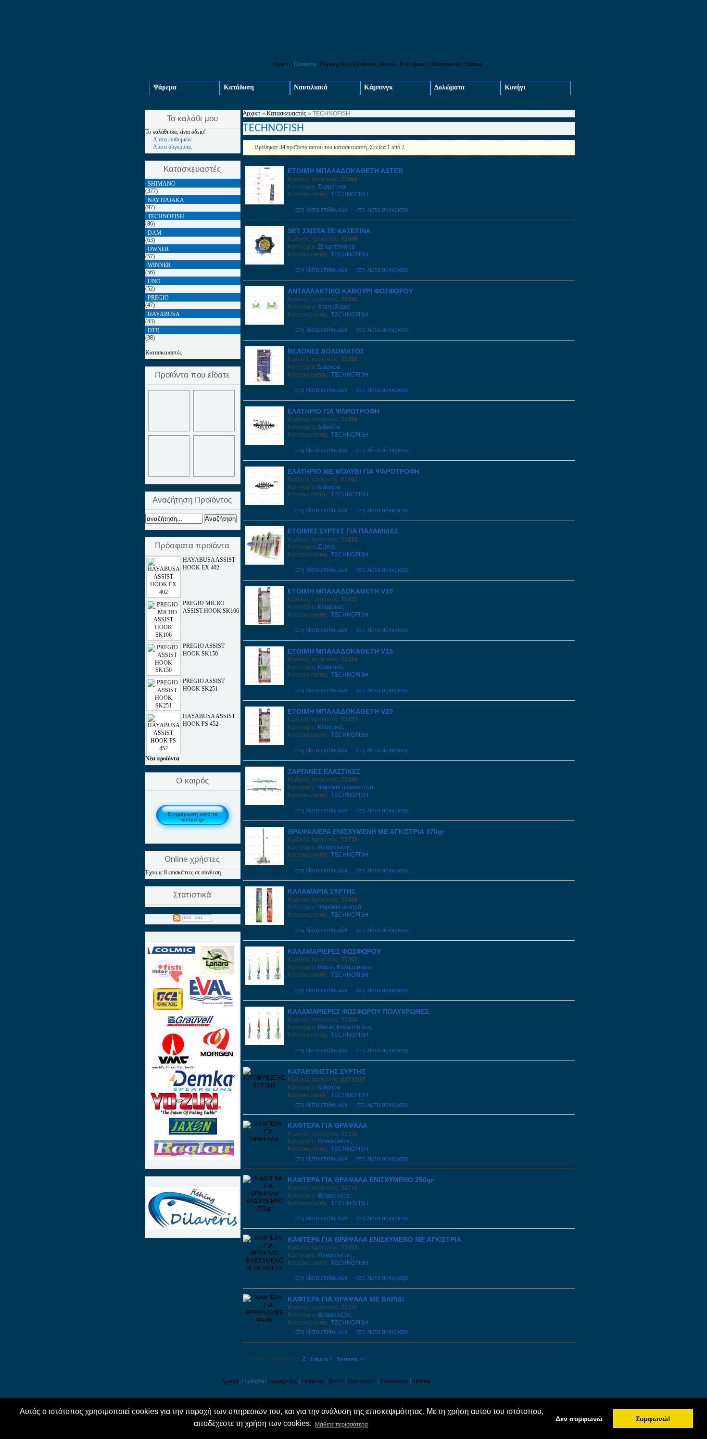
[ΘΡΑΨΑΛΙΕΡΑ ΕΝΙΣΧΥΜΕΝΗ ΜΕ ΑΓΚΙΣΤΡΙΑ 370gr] (264, 863)
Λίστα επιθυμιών (172, 139)
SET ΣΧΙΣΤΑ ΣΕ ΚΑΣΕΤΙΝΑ (329, 231)
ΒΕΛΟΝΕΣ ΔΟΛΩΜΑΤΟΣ (326, 351)
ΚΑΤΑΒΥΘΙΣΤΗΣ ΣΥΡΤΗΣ (327, 1071)
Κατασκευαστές (286, 113)
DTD (154, 330)
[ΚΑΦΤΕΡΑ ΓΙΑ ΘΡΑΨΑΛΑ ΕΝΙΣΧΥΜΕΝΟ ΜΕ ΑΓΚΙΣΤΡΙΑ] (264, 1268)
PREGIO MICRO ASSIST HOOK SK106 (211, 607)
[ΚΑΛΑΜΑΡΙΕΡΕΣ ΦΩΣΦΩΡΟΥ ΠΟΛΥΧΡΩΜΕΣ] (264, 1043)
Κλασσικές (331, 607)
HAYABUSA (164, 314)
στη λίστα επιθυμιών (321, 209)
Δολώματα (449, 87)
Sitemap (473, 64)
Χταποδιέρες (334, 306)
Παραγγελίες (334, 64)
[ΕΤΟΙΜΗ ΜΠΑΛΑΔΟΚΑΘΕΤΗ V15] (264, 683)
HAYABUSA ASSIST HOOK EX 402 (209, 563)
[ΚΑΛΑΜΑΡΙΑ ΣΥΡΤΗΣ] (264, 923)
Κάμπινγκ (378, 87)
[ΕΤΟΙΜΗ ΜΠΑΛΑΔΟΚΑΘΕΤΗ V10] (264, 622)
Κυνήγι (515, 87)
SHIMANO (162, 183)
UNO (154, 281)
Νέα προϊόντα (162, 758)
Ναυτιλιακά (311, 87)
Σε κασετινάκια (336, 246)
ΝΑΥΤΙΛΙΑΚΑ (166, 200)
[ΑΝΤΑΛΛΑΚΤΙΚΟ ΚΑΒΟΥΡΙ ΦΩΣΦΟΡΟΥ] (264, 322)
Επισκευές (365, 64)
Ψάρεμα (165, 87)
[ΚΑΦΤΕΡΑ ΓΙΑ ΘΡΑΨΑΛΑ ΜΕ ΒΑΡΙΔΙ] (264, 1320)
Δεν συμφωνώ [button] (579, 1419)
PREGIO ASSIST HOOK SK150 (204, 650)
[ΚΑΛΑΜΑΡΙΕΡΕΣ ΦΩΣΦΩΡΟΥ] (264, 983)
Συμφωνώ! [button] (653, 1419)
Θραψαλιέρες (335, 847)
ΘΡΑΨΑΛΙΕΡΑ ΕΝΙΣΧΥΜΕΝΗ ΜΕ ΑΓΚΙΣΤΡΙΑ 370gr (366, 831)
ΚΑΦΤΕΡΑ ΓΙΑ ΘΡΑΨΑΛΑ (327, 1125)
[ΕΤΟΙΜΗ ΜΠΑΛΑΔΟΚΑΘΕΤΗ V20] (264, 743)
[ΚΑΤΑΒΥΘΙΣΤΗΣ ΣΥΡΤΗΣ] (264, 1085)
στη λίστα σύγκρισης (382, 209)
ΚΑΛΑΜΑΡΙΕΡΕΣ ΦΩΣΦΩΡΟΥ (334, 951)
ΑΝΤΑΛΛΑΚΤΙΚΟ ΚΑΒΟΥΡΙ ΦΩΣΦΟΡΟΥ (350, 291)
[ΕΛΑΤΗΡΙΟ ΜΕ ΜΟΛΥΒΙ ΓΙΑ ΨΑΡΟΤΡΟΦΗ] (264, 503)
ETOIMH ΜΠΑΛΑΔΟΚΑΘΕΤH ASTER (345, 171)
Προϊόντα (305, 64)
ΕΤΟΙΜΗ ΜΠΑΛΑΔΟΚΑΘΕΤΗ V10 (340, 591)
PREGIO (158, 297)
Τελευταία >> (351, 1359)
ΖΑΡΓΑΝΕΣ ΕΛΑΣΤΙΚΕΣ (324, 771)
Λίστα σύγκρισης (172, 146)
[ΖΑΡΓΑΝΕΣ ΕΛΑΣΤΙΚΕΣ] (264, 803)
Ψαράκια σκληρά (339, 907)
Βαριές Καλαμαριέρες (345, 967)
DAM (155, 232)
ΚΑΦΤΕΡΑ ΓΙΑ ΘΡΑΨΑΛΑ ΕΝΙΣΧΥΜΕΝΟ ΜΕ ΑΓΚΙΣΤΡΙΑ (374, 1239)
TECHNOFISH (349, 194)
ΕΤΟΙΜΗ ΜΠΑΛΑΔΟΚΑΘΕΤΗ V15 (340, 651)
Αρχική (281, 64)
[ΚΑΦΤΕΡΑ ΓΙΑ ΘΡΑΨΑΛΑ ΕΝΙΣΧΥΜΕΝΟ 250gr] (264, 1208)
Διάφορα (328, 367)
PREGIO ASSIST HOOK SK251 (204, 685)
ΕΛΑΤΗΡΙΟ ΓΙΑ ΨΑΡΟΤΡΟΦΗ (333, 411)
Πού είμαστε (414, 64)
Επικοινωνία (446, 64)
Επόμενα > (321, 1359)
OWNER (158, 249)
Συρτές (327, 546)
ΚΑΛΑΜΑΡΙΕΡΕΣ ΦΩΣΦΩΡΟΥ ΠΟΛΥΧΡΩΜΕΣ (358, 1011)
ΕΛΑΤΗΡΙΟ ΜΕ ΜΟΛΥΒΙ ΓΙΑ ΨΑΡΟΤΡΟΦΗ (353, 471)
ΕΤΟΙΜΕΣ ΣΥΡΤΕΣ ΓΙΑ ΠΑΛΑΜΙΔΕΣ (343, 531)
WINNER (159, 265)
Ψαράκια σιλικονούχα (345, 787)
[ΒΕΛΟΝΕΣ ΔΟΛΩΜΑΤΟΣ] (264, 382)
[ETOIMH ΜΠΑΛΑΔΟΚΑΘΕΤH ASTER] (264, 202)
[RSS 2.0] (192, 916)
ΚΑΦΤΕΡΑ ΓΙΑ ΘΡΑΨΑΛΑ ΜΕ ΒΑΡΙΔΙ (346, 1299)
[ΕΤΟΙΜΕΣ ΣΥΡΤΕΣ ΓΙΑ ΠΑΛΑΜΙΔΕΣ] (264, 562)
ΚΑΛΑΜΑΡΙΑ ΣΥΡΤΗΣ (321, 891)
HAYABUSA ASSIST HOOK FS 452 (209, 720)
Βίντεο (388, 64)
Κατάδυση (239, 87)
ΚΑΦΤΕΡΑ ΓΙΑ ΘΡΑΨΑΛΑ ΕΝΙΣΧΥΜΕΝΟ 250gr (360, 1180)
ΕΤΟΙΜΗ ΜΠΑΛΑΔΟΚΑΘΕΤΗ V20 (340, 711)
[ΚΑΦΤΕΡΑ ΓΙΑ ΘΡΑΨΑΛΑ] (264, 1139)
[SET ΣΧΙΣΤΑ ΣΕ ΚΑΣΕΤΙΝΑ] (264, 262)
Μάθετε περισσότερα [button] (341, 1424)
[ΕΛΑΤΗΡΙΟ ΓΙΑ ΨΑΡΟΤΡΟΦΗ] (264, 443)
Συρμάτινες (332, 186)
